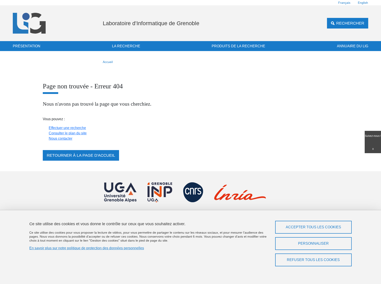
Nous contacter (60, 138)
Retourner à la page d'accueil (81, 155)
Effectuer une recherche (67, 128)
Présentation (26, 46)
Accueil (108, 62)
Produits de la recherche (238, 46)
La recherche (126, 46)
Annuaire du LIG (352, 46)
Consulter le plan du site (68, 133)
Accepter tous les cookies (313, 227)
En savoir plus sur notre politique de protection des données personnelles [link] (86, 248)
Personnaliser (313, 243)
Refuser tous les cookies (313, 260)
